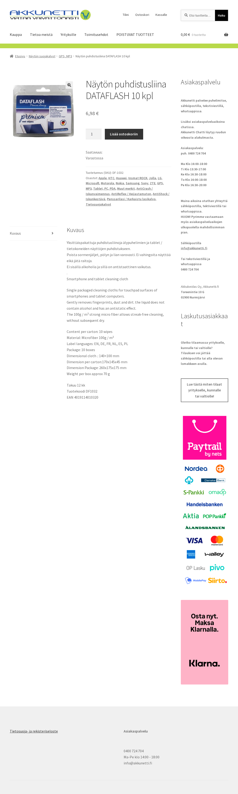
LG (160, 178)
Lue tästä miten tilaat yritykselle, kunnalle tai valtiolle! (204, 390)
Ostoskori (142, 15)
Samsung (132, 183)
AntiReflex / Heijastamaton (131, 194)
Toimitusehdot (96, 34)
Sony (144, 183)
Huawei (121, 178)
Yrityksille (68, 34)
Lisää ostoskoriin (124, 134)
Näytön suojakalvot (42, 56)
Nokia (120, 183)
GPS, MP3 (65, 56)
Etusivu (20, 56)
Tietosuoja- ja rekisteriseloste (34, 731)
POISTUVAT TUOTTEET (135, 34)
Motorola (107, 183)
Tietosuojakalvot (98, 204)
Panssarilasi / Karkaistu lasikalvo (131, 199)
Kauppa (16, 34)
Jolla (152, 178)
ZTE (152, 183)
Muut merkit (126, 188)
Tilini (126, 15)
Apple (103, 178)
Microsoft (92, 183)
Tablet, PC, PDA (104, 188)
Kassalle (161, 15)
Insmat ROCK (137, 178)
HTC (111, 178)
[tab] (33, 233)
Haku (221, 15)
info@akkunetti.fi (194, 248)
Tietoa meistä (41, 34)
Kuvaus (15, 233)
